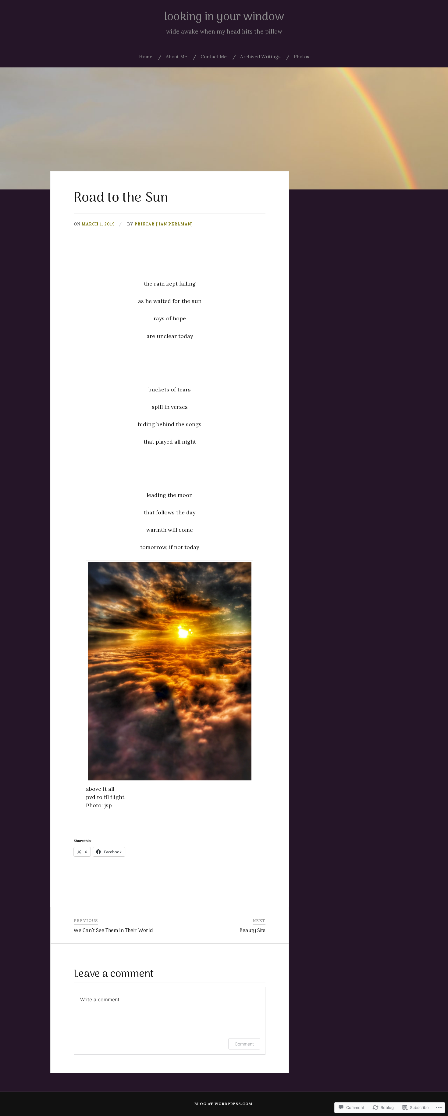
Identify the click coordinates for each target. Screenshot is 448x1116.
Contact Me (214, 56)
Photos (301, 56)
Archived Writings (260, 56)
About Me (176, 56)
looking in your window (224, 17)
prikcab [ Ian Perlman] (163, 223)
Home (145, 56)
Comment (244, 1043)
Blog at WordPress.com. (224, 1103)
